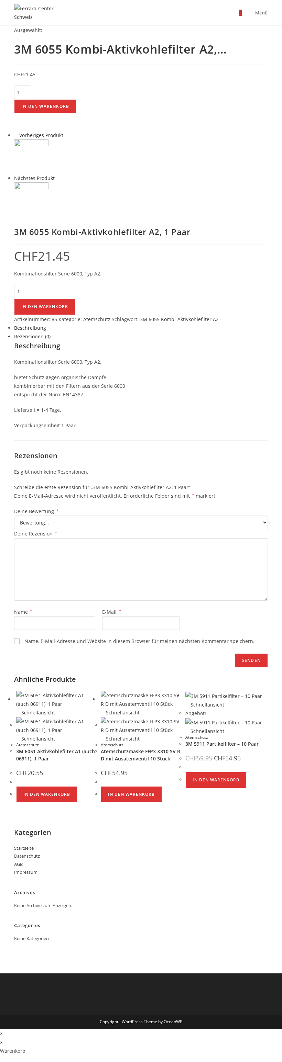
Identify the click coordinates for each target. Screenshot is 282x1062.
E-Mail (111, 612)
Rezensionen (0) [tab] (32, 336)
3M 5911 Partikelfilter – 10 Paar (222, 744)
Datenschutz (27, 856)
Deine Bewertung (36, 511)
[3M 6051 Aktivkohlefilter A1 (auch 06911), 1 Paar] (31, 156)
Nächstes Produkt (34, 178)
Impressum (25, 872)
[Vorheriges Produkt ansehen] (16, 135)
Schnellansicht (37, 712)
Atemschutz (96, 319)
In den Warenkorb (45, 106)
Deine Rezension (35, 533)
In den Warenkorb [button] (46, 794)
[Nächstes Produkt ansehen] (58, 178)
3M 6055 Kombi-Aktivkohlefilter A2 (179, 319)
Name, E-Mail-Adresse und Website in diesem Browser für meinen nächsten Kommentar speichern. (139, 641)
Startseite (24, 848)
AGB (18, 864)
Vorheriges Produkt (41, 135)
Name (23, 612)
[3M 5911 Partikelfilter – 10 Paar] (31, 199)
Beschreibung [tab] (30, 328)
